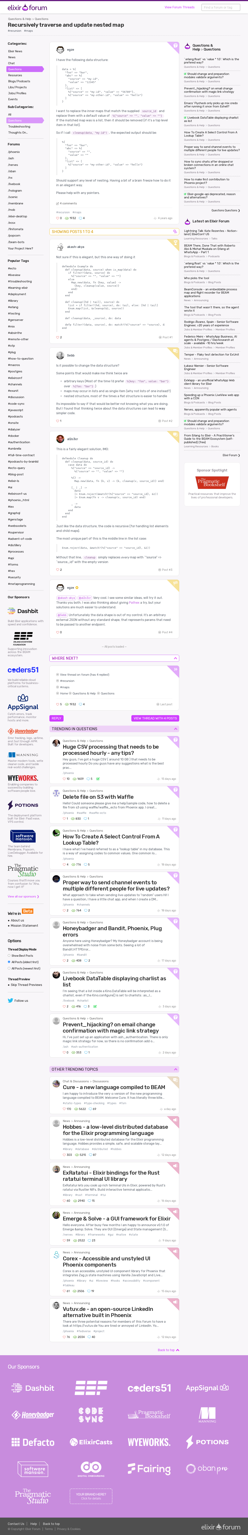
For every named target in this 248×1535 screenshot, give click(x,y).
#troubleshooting (20, 281)
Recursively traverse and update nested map (66, 24)
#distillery (14, 545)
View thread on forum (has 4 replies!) (84, 674)
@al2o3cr (85, 598)
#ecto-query (16, 468)
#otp (11, 345)
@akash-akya (66, 598)
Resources (15, 75)
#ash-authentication (84, 1046)
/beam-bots (16, 242)
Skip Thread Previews (26, 985)
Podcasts (214, 256)
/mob (11, 210)
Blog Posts (214, 282)
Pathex (134, 602)
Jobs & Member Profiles (198, 329)
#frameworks (96, 1234)
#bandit (82, 954)
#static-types (72, 1103)
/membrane (15, 203)
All (9, 114)
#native (121, 1234)
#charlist (83, 1000)
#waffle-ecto (97, 813)
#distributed (100, 1149)
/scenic (13, 197)
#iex (11, 506)
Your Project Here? (20, 248)
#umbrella (14, 448)
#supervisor (16, 532)
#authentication (19, 442)
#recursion (14, 31)
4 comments (68, 203)
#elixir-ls (13, 481)
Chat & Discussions (76, 1081)
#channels (83, 904)
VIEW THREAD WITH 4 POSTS (155, 718)
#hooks (115, 1280)
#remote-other (18, 339)
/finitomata (15, 229)
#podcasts (15, 416)
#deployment (17, 294)
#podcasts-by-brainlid (23, 461)
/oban (12, 171)
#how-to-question (21, 358)
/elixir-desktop (17, 216)
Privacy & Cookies (69, 1529)
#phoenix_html (18, 500)
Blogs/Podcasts (19, 81)
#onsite (13, 423)
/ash (65, 1046)
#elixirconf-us (17, 493)
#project (98, 1331)
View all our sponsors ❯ (23, 896)
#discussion (16, 397)
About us (17, 920)
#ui (91, 1280)
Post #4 (167, 632)
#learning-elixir (18, 288)
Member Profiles (225, 329)
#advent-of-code (20, 539)
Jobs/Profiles (17, 93)
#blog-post (16, 474)
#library (67, 1149)
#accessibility (131, 1280)
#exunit (13, 391)
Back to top (166, 1350)
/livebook (68, 1000)
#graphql (14, 513)
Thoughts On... (18, 132)
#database (82, 1149)
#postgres (15, 371)
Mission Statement (24, 925)
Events (13, 99)
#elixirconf (15, 378)
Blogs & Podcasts (194, 256)
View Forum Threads (180, 7)
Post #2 (167, 421)
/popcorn (14, 235)
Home (64, 693)
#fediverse (84, 1331)
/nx (10, 177)
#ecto (12, 268)
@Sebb (62, 615)
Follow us (21, 1001)
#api (11, 558)
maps (66, 687)
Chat (11, 63)
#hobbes (115, 1149)
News (66, 1121)
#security (14, 577)
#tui (103, 1195)
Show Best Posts (22, 955)
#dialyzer (14, 429)
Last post (166, 704)
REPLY (56, 718)
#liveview (102, 1280)
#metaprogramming (21, 584)
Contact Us (16, 1524)
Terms (49, 1529)
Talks (214, 238)
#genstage (15, 519)
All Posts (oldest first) (25, 962)
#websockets (17, 526)
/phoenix (68, 773)
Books (215, 446)
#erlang (13, 307)
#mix (11, 326)
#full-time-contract (21, 455)
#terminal (91, 1195)
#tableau (68, 1285)
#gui (110, 1234)
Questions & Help (19, 19)
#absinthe (15, 333)
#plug (12, 352)
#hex (11, 571)
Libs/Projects (17, 87)
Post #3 (167, 570)
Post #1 (167, 337)
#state (133, 1234)
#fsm (122, 1103)
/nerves (68, 1234)
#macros (14, 365)
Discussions (101, 1081)
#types (111, 1103)
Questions (41, 19)
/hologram (15, 190)
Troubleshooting (19, 126)
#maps (28, 31)
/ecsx (11, 223)
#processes (16, 551)
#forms (13, 564)
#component (151, 1280)
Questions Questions (224, 210)
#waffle (81, 813)
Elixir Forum (219, 221)
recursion (68, 681)
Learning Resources (196, 238)
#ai (10, 487)
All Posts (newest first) (25, 968)
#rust (78, 1195)
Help (33, 1524)
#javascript (15, 410)
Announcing (82, 1121)
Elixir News (15, 51)
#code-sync (16, 403)
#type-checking (94, 1103)
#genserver (15, 320)
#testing (14, 313)
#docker (13, 436)
